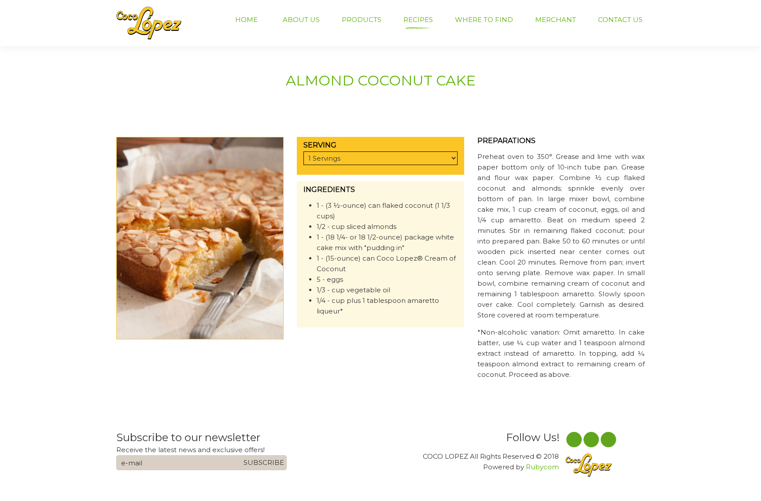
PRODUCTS (361, 19)
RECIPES (418, 19)
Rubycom (542, 467)
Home (246, 19)
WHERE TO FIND (484, 19)
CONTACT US (620, 19)
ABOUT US (301, 19)
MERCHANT (555, 19)
